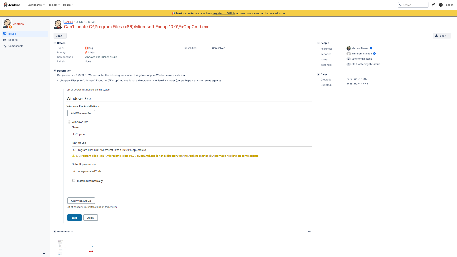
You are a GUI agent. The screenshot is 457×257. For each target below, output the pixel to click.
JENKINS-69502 (86, 21)
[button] (433, 5)
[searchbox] (413, 4)
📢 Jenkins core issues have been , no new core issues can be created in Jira (228, 13)
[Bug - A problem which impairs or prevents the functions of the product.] (86, 48)
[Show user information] (371, 48)
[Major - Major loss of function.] (86, 52)
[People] (318, 43)
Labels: (61, 61)
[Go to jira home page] (12, 4)
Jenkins (68, 21)
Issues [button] (67, 4)
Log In (449, 4)
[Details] (55, 43)
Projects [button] (52, 4)
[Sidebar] (44, 253)
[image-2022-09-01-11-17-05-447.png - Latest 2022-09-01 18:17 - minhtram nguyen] (75, 248)
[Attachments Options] (309, 232)
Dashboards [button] (34, 4)
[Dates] (318, 74)
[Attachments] (55, 231)
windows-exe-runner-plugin (101, 56)
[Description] (55, 70)
